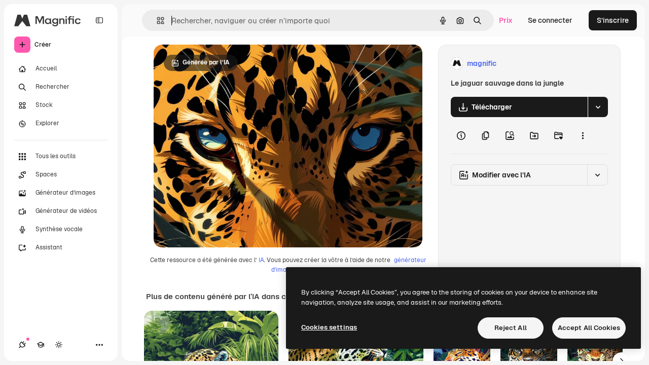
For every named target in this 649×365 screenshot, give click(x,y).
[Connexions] (22, 345)
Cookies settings (329, 327)
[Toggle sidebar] (99, 20)
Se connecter (550, 20)
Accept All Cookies (589, 327)
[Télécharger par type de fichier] (598, 107)
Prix (506, 20)
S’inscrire (613, 20)
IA (261, 260)
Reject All (510, 327)
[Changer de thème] (59, 345)
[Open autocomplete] (156, 20)
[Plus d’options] (582, 135)
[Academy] (40, 345)
